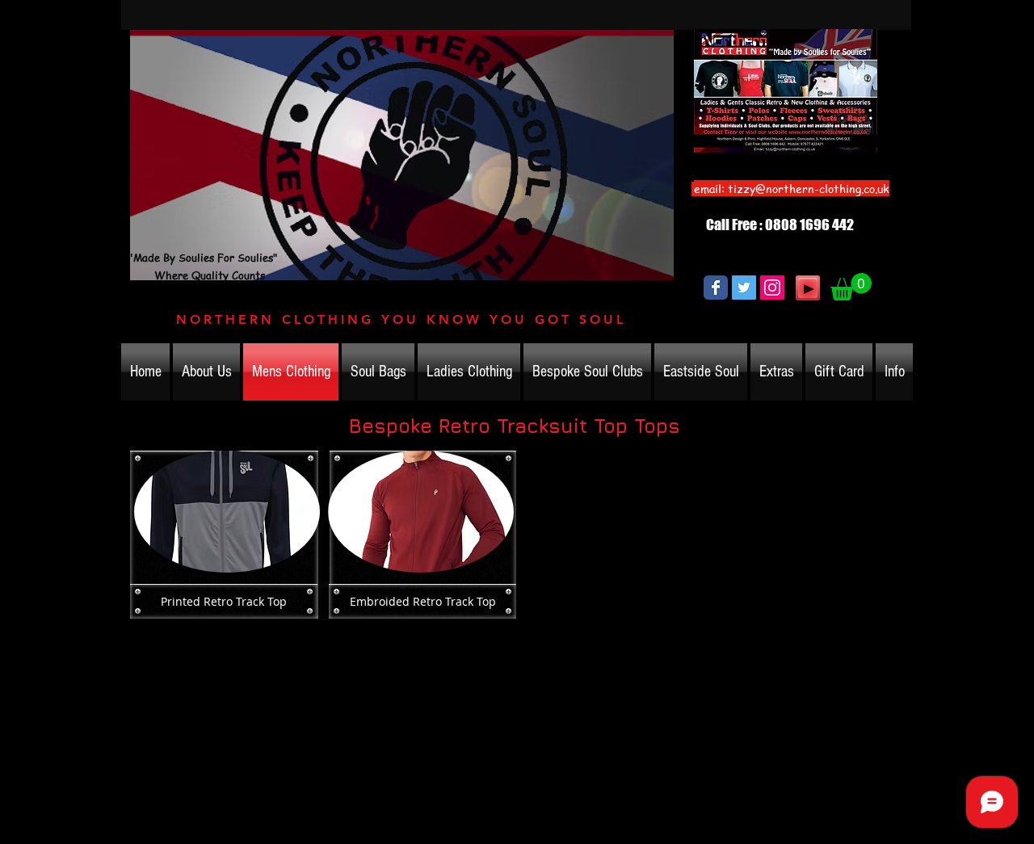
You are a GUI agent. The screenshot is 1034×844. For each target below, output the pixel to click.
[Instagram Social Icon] (772, 287)
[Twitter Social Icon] (744, 287)
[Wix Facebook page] (716, 287)
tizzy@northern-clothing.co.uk (808, 188)
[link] (851, 286)
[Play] (808, 287)
